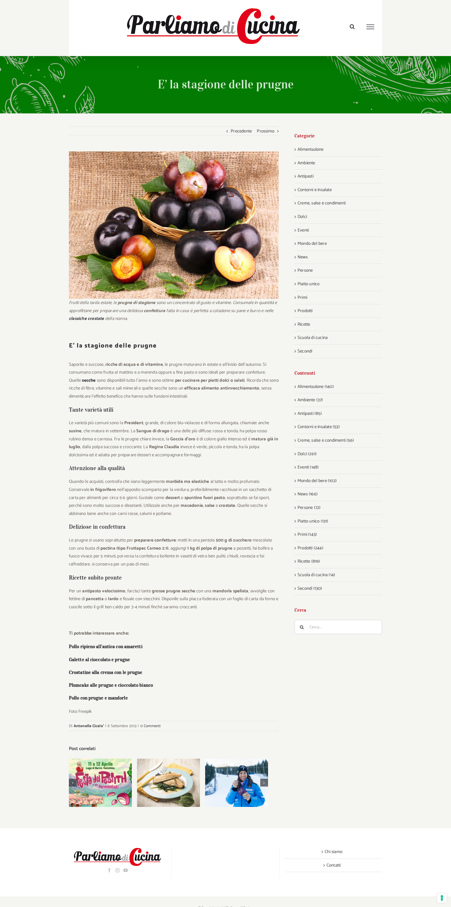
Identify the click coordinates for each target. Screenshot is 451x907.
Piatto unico (308, 284)
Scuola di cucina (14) (316, 575)
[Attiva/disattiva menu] (370, 27)
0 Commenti (150, 726)
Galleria (107, 783)
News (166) (308, 494)
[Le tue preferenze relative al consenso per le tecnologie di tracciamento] (442, 898)
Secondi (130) (310, 588)
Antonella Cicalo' (89, 726)
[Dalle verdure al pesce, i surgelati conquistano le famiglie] (168, 783)
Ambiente (306, 163)
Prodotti (305, 310)
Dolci (302, 216)
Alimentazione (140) (316, 386)
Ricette (304, 324)
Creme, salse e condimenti (322, 203)
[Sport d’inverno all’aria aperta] (236, 783)
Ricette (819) (309, 561)
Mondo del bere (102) (317, 480)
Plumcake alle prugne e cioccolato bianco (111, 685)
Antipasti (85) (310, 413)
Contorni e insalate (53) (319, 426)
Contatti (334, 865)
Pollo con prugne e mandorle (98, 698)
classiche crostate (86, 318)
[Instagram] (117, 870)
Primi (302, 297)
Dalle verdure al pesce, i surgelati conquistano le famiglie (162, 783)
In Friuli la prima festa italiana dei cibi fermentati (93, 783)
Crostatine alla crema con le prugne (106, 672)
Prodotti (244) (310, 548)
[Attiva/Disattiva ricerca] (352, 26)
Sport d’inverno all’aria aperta (230, 783)
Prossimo (265, 131)
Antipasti (305, 176)
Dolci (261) (307, 454)
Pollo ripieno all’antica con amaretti (106, 646)
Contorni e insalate (315, 189)
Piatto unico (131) (313, 521)
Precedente (241, 131)
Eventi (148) (308, 467)
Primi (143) (307, 534)
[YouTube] (125, 870)
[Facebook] (109, 870)
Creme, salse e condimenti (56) (326, 440)
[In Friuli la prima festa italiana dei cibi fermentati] (100, 783)
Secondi (305, 351)
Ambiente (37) (310, 400)
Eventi (303, 230)
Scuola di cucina (313, 337)
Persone (305, 270)
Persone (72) (309, 507)
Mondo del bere (312, 243)
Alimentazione (311, 149)
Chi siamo (333, 851)
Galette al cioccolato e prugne (99, 659)
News (303, 257)
